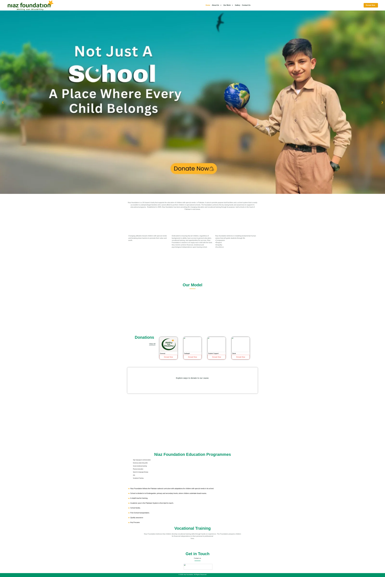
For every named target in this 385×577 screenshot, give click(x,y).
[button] (3, 102)
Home (208, 5)
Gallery (237, 5)
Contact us (246, 5)
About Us (215, 5)
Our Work (227, 5)
